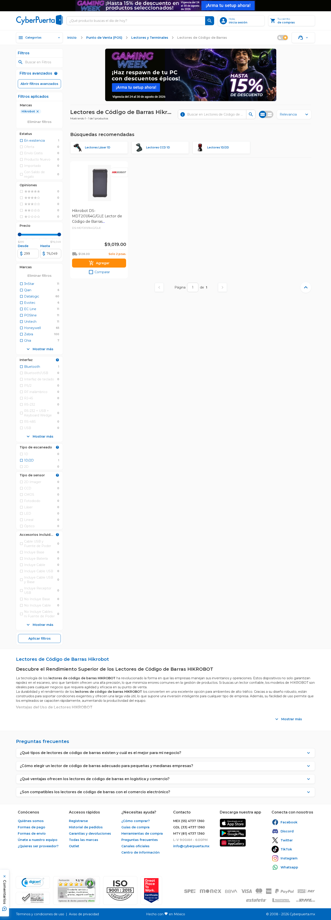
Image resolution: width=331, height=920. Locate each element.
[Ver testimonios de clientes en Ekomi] (76, 890)
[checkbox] (32, 140)
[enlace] (233, 823)
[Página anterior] (159, 287)
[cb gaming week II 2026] (190, 75)
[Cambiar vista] (266, 114)
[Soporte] (303, 37)
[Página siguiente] (222, 287)
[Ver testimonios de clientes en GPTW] (151, 890)
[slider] (19, 234)
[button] (120, 890)
